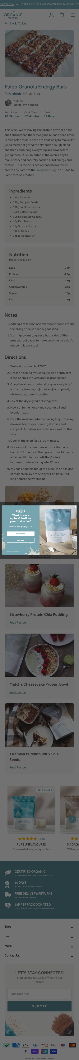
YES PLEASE (20, 533)
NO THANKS (20, 540)
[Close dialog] (76, 507)
